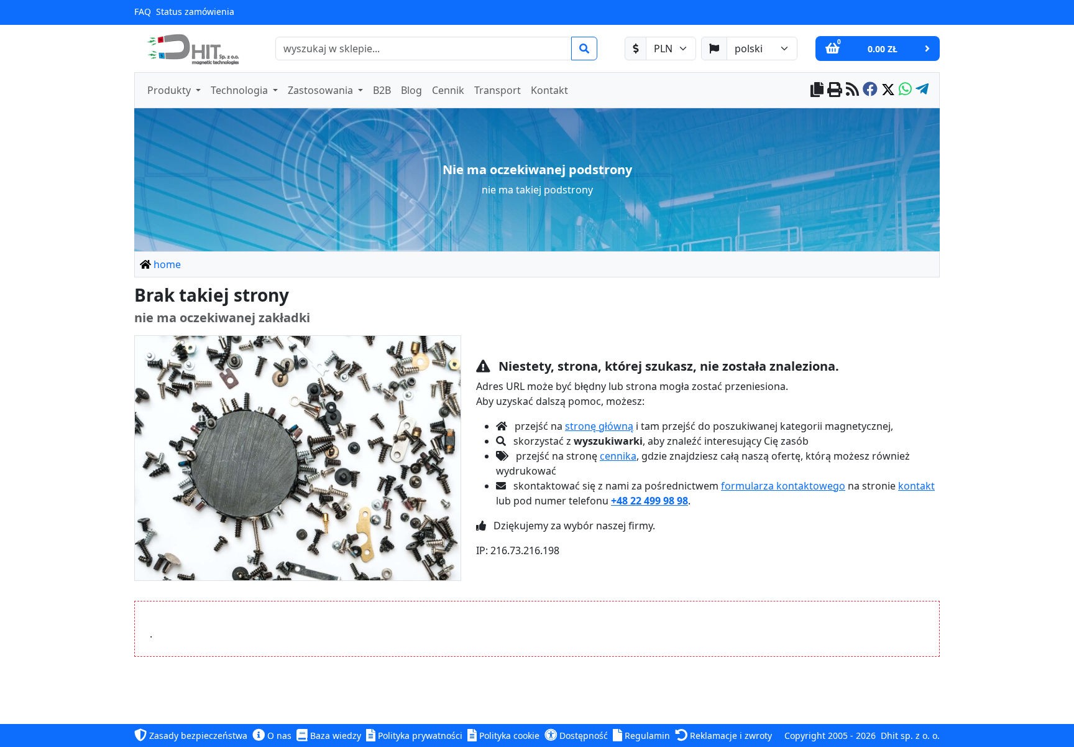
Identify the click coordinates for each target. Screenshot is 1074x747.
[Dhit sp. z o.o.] (191, 48)
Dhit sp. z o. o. (910, 735)
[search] (584, 48)
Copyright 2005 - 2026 (830, 735)
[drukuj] (835, 90)
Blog (411, 90)
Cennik (448, 90)
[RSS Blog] (852, 90)
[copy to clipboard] (817, 90)
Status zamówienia (195, 11)
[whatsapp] (905, 90)
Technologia (240, 90)
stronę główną (599, 426)
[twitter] (888, 90)
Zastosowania (322, 90)
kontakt (916, 486)
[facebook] (870, 90)
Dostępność (582, 735)
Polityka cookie (508, 735)
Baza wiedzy (334, 735)
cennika (618, 456)
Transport (497, 90)
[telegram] (922, 90)
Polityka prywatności (418, 735)
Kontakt (549, 90)
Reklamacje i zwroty (729, 735)
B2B (382, 90)
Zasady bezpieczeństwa (197, 735)
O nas (278, 735)
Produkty (170, 90)
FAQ (142, 11)
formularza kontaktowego (783, 486)
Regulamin (646, 735)
